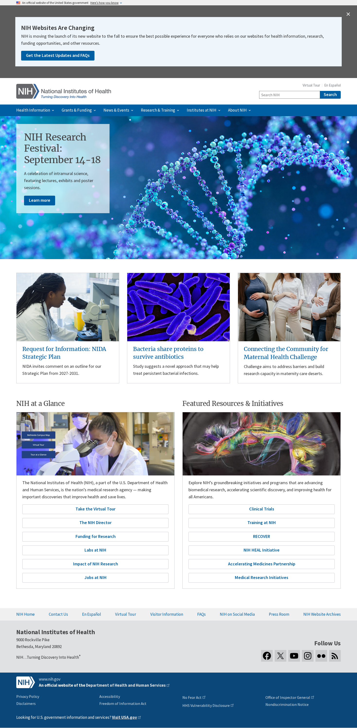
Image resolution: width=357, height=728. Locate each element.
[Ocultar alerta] (348, 14)
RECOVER (261, 536)
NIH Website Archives (322, 614)
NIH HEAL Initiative (262, 550)
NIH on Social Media (237, 614)
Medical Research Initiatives (261, 577)
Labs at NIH (95, 550)
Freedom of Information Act (122, 703)
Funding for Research (96, 536)
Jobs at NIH (96, 577)
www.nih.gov (49, 679)
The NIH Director (95, 522)
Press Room (279, 614)
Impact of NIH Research (95, 564)
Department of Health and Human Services (126, 685)
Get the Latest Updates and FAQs (58, 55)
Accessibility (109, 696)
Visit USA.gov (124, 717)
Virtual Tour (311, 85)
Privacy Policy (27, 696)
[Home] (63, 91)
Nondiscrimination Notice (287, 704)
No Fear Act (192, 697)
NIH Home (25, 614)
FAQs (201, 614)
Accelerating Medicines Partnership (261, 564)
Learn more (39, 200)
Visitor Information (166, 614)
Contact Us (58, 614)
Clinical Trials (261, 509)
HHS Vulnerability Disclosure (206, 705)
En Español (332, 85)
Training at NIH (261, 522)
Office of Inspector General (287, 697)
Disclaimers (26, 703)
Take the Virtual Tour (95, 509)
